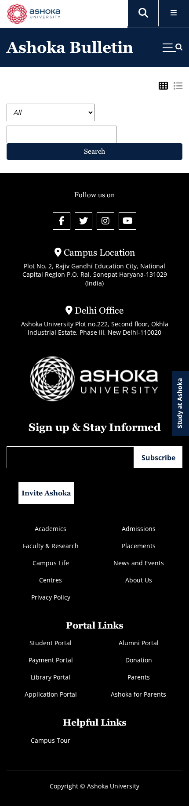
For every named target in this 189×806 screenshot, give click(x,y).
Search (94, 151)
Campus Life (51, 563)
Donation (138, 660)
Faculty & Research (51, 546)
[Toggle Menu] (173, 13)
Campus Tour (50, 740)
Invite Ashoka (46, 493)
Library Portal (50, 677)
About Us (138, 580)
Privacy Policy (50, 597)
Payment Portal (51, 660)
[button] (143, 13)
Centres (50, 580)
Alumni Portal (139, 643)
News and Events (138, 563)
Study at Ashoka (179, 403)
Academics (50, 528)
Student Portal (50, 643)
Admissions (139, 528)
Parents (138, 677)
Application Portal (51, 694)
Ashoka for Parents (138, 694)
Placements (139, 546)
